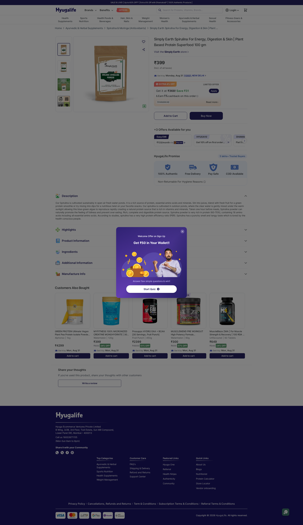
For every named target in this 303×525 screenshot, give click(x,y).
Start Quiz (150, 289)
